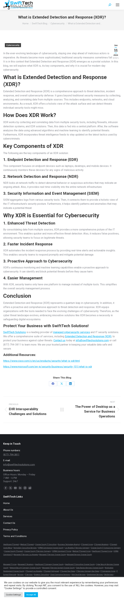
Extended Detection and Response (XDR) (88, 336)
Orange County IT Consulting (46, 544)
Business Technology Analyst (69, 544)
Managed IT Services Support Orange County (58, 568)
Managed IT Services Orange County (52, 554)
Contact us (59, 340)
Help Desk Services (79, 574)
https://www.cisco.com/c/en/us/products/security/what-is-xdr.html (41, 360)
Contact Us (9, 523)
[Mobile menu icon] (117, 5)
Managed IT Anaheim (26, 564)
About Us (8, 509)
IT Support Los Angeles (34, 571)
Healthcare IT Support (11, 544)
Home (6, 503)
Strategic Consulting (41, 574)
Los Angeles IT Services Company (77, 548)
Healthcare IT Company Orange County (49, 564)
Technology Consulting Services (25, 548)
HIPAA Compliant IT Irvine (61, 551)
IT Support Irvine (87, 544)
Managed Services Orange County (79, 554)
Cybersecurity (13, 45)
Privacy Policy (10, 529)
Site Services (109, 574)
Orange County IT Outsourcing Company (106, 548)
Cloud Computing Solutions (60, 574)
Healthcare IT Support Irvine (102, 551)
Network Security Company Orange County (25, 568)
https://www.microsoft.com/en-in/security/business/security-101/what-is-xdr (47, 366)
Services (7, 516)
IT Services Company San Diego (87, 571)
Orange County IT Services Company (37, 551)
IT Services (29, 574)
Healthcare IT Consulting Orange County (80, 564)
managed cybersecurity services (71, 332)
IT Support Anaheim (101, 544)
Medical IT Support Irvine (81, 551)
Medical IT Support (27, 544)
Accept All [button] (31, 594)
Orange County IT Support (13, 551)
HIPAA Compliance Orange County (50, 548)
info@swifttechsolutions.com (92, 340)
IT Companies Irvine (107, 571)
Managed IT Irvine (9, 564)
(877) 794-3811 (11, 454)
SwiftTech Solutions (14, 332)
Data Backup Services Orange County (89, 568)
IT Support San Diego (67, 571)
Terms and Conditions (15, 536)
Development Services (95, 574)
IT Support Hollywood (51, 571)
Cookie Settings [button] (13, 594)
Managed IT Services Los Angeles (26, 554)
